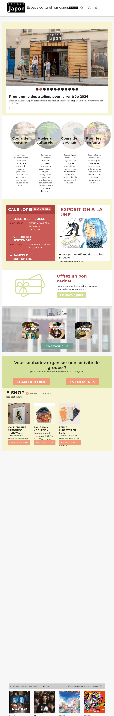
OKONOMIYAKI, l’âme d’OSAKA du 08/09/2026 (39, 226)
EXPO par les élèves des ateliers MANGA (81, 256)
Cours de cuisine (20, 140)
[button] (8, 68)
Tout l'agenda (42, 209)
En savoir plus (57, 346)
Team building (32, 382)
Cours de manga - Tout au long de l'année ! (47, 97)
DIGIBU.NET (45, 686)
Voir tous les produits (41, 394)
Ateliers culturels (45, 140)
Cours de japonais (69, 140)
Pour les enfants (93, 140)
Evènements (82, 382)
